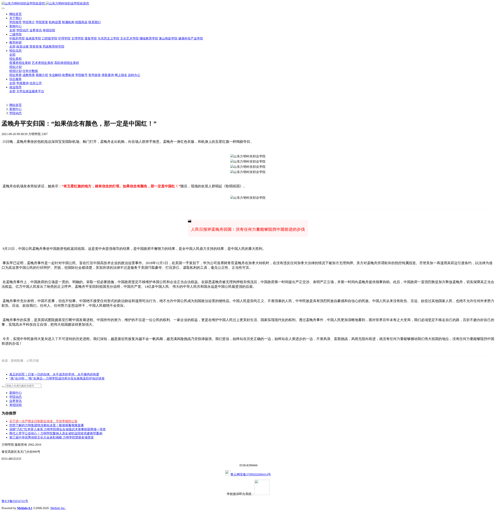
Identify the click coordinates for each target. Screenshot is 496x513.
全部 (12, 30)
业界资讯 (15, 401)
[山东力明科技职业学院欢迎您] (248, 4)
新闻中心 (15, 109)
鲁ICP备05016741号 (15, 501)
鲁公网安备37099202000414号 (251, 474)
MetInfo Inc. (58, 508)
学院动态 (15, 113)
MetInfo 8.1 (24, 508)
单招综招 (15, 405)
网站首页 (15, 14)
